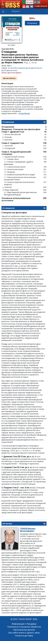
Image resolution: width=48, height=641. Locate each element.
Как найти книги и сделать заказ (24, 632)
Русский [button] (29, 2)
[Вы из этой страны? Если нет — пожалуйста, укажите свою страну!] (23, 2)
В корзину (32, 23)
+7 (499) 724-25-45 (40, 6)
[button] (24, 6)
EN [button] (39, 2)
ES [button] (35, 2)
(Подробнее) (24, 113)
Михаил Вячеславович (27, 529)
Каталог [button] (15, 11)
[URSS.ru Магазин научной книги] (10, 4)
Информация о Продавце (24, 623)
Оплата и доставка (24, 635)
